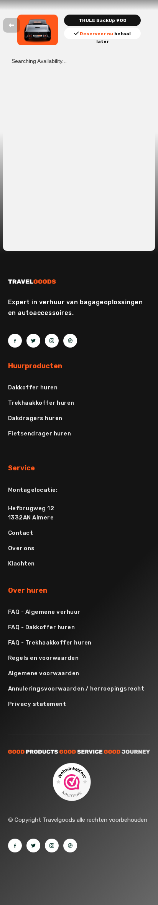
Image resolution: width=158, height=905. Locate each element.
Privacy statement (37, 704)
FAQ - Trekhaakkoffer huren (50, 642)
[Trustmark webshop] (72, 781)
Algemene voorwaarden (43, 673)
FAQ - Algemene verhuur (44, 611)
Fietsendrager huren (39, 433)
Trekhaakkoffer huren (41, 402)
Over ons (21, 548)
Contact (20, 532)
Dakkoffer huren (33, 387)
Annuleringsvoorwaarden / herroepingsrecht (76, 688)
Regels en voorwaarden (43, 657)
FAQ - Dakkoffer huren (41, 627)
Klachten (21, 563)
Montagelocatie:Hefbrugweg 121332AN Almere (33, 503)
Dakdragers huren (35, 418)
